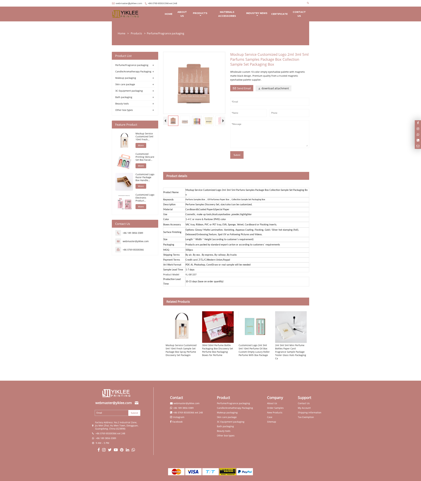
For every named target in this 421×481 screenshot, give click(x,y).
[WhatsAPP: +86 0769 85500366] (418, 134)
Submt (237, 155)
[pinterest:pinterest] (122, 450)
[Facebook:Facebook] (99, 450)
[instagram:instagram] (104, 450)
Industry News (256, 13)
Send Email (242, 88)
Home (168, 14)
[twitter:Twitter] (110, 450)
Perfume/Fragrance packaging (165, 33)
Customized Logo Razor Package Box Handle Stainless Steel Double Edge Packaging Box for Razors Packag (145, 177)
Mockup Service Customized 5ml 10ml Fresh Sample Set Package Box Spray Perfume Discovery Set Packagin (144, 136)
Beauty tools (122, 103)
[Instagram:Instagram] (418, 129)
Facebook (177, 421)
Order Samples (275, 407)
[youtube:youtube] (116, 450)
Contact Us (299, 14)
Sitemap (271, 421)
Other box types (124, 110)
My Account (304, 407)
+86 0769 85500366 (133, 249)
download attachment (273, 88)
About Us (182, 14)
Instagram (178, 417)
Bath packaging (123, 97)
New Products (274, 412)
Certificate (279, 14)
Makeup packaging (125, 77)
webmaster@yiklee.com (129, 3)
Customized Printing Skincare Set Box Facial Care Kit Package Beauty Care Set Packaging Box (145, 156)
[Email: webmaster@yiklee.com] (418, 146)
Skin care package (125, 84)
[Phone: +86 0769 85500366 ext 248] (418, 140)
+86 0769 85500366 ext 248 (162, 3)
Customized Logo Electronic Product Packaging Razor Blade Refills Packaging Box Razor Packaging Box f (145, 197)
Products (200, 13)
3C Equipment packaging (129, 90)
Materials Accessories (227, 14)
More (141, 145)
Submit (134, 413)
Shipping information (309, 412)
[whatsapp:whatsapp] (133, 450)
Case (269, 417)
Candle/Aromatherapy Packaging (133, 71)
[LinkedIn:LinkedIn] (128, 450)
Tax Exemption (306, 417)
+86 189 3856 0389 (133, 232)
